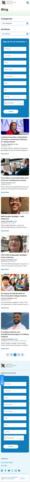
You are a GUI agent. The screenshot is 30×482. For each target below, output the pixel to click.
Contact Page (8, 462)
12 (7, 355)
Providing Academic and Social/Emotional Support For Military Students (15, 334)
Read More (5, 154)
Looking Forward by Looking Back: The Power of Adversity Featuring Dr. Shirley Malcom (14, 139)
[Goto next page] (25, 354)
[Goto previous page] (5, 354)
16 (22, 355)
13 (11, 355)
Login (5, 465)
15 (18, 355)
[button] (9, 146)
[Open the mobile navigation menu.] (27, 2)
